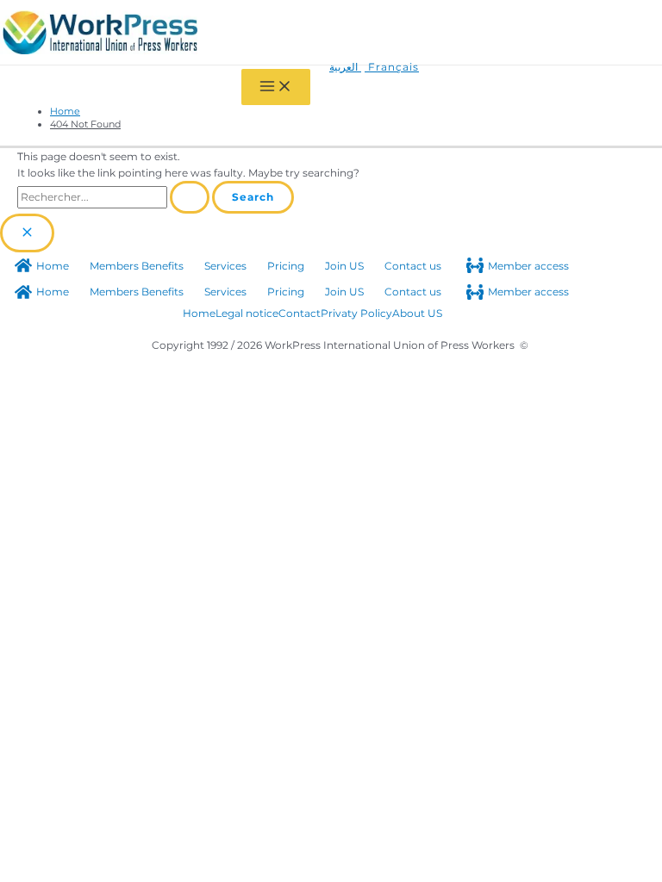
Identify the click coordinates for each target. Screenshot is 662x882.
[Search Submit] (189, 197)
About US (417, 313)
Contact (299, 313)
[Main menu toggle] (275, 87)
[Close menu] (27, 233)
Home (199, 313)
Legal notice (246, 313)
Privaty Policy (356, 313)
